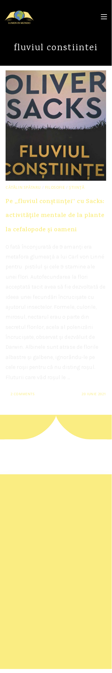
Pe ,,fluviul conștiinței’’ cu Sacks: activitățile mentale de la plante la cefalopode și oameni (55, 216)
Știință (76, 187)
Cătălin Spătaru (23, 187)
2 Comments (23, 394)
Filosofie (55, 187)
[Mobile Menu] (104, 17)
